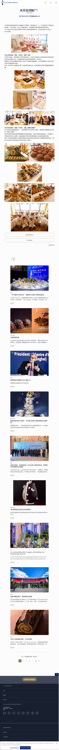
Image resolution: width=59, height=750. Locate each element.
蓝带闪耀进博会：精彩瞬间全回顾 (21, 596)
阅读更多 (12, 303)
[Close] (56, 743)
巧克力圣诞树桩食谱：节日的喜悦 (21, 639)
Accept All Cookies (25, 747)
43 (36, 661)
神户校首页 (29, 240)
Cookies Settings (14, 747)
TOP (57, 674)
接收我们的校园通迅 (29, 679)
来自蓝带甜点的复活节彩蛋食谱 (20, 509)
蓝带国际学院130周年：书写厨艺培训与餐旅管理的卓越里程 (28, 421)
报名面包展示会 (29, 235)
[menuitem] (45, 3)
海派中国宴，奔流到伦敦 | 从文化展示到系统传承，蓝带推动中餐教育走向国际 (29, 466)
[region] (29, 745)
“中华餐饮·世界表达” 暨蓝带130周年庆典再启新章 (27, 295)
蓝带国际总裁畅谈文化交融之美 (20, 380)
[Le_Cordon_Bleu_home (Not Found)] (9, 3)
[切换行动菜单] (56, 3)
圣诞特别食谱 (14, 337)
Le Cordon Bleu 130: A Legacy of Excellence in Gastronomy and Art (27, 553)
